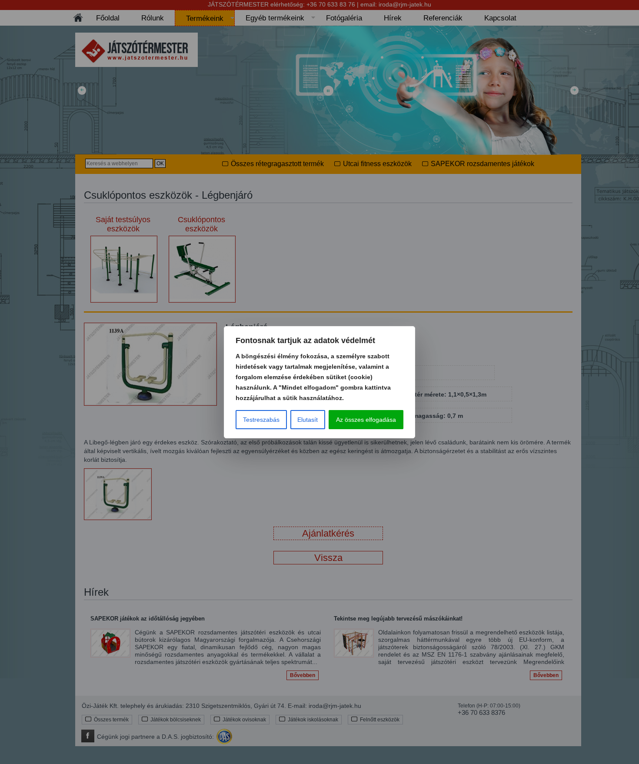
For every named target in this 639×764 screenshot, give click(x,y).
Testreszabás (261, 419)
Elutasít (307, 419)
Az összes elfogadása (366, 419)
